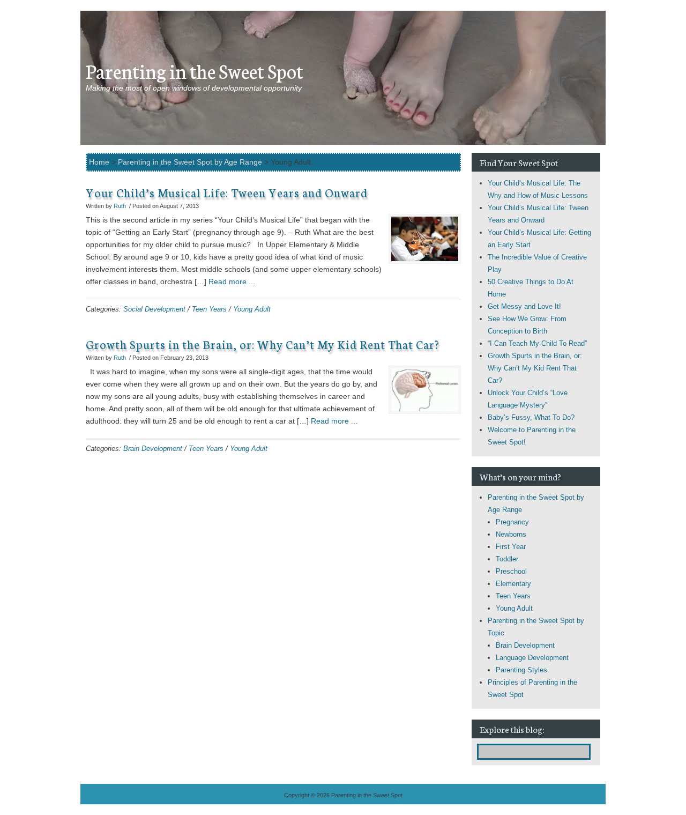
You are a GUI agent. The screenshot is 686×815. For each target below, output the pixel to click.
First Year (511, 547)
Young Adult (252, 309)
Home (99, 162)
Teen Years (209, 309)
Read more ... (231, 281)
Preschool (511, 571)
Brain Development (152, 448)
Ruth (120, 206)
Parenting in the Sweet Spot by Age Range (190, 162)
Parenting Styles (521, 670)
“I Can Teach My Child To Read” (537, 343)
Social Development (154, 309)
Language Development (532, 658)
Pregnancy (512, 522)
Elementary (513, 584)
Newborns (511, 534)
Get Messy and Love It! (524, 306)
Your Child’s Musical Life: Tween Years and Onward (227, 192)
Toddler (507, 559)
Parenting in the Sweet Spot (194, 70)
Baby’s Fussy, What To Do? (531, 417)
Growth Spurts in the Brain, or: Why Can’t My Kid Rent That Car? (262, 344)
